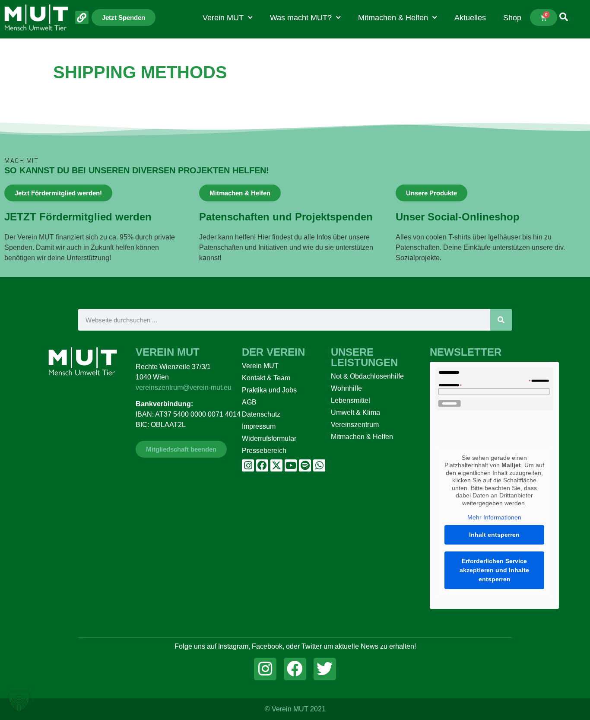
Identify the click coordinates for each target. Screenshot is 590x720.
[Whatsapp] (319, 465)
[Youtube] (291, 465)
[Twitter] (325, 669)
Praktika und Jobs (269, 390)
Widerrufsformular (269, 438)
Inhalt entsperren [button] (494, 534)
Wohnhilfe (346, 388)
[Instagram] (248, 465)
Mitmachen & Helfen (393, 17)
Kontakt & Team (266, 378)
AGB (249, 402)
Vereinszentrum (355, 424)
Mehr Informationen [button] (494, 517)
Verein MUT (223, 17)
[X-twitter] (276, 465)
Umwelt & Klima (355, 412)
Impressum (259, 426)
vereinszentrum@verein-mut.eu (184, 387)
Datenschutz (261, 414)
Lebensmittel (350, 400)
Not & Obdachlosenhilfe (367, 376)
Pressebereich (264, 450)
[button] (19, 701)
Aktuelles (470, 17)
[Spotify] (305, 465)
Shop (512, 17)
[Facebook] (262, 465)
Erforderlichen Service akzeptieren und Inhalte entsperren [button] (494, 570)
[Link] (82, 17)
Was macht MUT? (301, 17)
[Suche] (501, 320)
